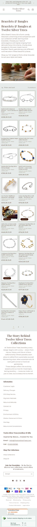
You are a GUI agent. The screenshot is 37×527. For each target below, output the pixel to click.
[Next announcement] (34, 3)
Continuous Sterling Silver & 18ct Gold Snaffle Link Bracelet (27, 225)
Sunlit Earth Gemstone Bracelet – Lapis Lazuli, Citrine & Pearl (25, 168)
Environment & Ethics (10, 414)
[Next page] (23, 327)
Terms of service (14, 502)
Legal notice (26, 505)
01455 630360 (13, 444)
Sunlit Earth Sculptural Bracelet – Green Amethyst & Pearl (9, 110)
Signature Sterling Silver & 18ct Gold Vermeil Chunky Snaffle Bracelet (26, 255)
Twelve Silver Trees (13, 494)
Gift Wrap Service (9, 394)
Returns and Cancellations (12, 426)
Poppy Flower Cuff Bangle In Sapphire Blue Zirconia (27, 311)
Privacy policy (27, 500)
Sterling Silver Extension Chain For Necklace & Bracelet (8, 312)
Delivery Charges (9, 390)
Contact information (15, 505)
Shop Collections (9, 454)
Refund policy (17, 500)
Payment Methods (9, 398)
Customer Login (9, 386)
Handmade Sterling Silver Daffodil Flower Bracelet (26, 283)
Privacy (5, 410)
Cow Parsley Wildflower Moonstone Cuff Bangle (8, 196)
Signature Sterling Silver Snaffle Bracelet (8, 283)
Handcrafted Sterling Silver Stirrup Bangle (9, 167)
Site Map (6, 422)
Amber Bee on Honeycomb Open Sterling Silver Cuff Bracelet (8, 225)
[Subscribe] (31, 474)
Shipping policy (24, 502)
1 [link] (13, 327)
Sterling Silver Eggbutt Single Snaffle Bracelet (9, 139)
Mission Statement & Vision (12, 418)
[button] (4, 10)
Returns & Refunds (9, 402)
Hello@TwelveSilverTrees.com (20, 440)
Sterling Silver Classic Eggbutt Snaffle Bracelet (25, 109)
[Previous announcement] (3, 3)
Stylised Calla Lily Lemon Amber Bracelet (26, 139)
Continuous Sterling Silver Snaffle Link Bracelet (8, 254)
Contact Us (7, 406)
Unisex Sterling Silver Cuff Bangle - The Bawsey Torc (26, 196)
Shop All (6, 458)
